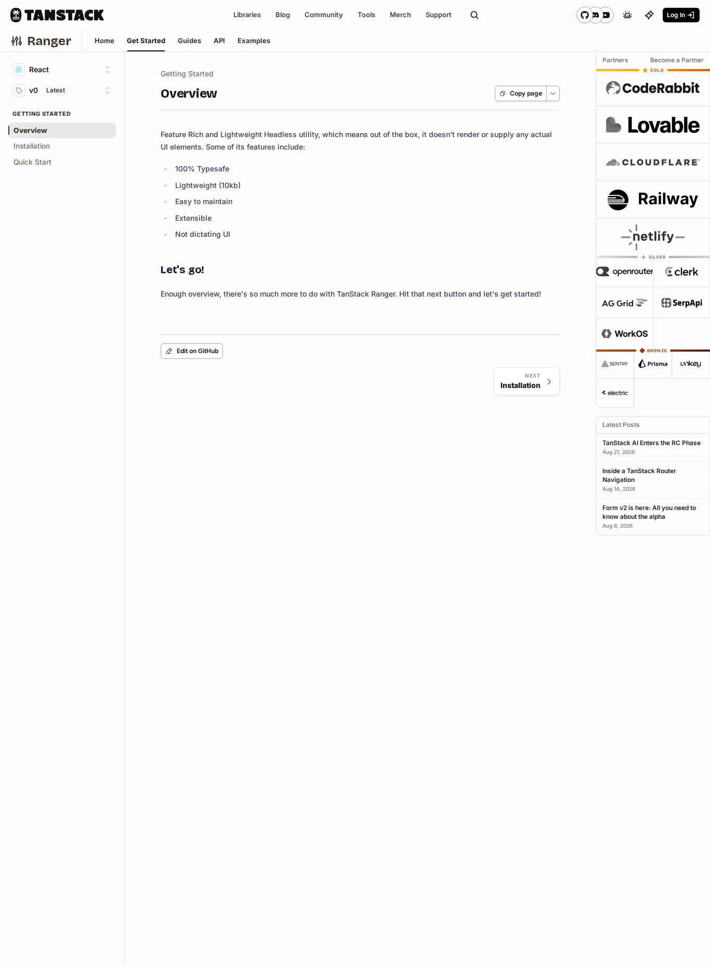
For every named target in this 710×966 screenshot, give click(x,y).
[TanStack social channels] (595, 15)
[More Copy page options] (552, 93)
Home (104, 40)
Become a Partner (677, 60)
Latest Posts (621, 424)
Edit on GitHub (197, 351)
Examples (254, 40)
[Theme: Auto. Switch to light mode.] (627, 15)
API (219, 40)
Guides (189, 40)
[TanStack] (57, 15)
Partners (615, 60)
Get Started (146, 40)
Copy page (526, 93)
